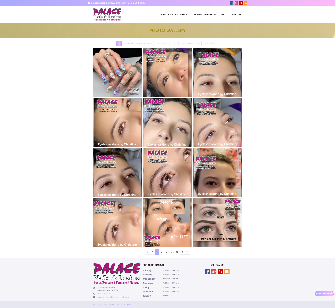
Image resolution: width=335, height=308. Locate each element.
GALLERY (208, 14)
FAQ (216, 14)
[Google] (236, 3)
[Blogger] (245, 3)
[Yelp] (241, 3)
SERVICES (184, 14)
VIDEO (223, 14)
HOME (163, 14)
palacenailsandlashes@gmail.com (108, 2)
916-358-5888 (138, 2)
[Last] (187, 251)
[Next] (182, 251)
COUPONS (197, 14)
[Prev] (152, 251)
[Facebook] (231, 3)
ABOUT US (173, 14)
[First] (147, 251)
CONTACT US (234, 14)
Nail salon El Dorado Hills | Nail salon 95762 (112, 304)
